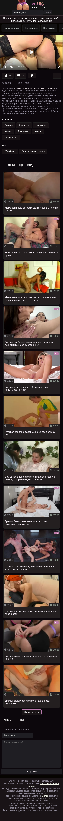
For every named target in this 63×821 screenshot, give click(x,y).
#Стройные (10, 151)
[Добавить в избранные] (32, 75)
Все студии (48, 28)
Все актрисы (30, 28)
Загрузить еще (31, 712)
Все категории (10, 28)
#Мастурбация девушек (33, 151)
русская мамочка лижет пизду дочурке (34, 88)
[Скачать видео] (57, 76)
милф (45, 795)
